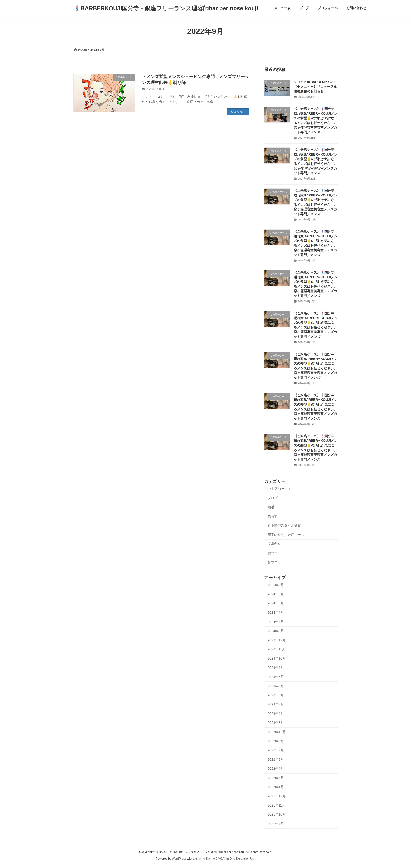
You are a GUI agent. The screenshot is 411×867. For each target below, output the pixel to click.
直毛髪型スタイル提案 (284, 525)
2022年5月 (276, 759)
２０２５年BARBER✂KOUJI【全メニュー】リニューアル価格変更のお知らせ (316, 86)
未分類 (273, 516)
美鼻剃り (274, 544)
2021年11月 (276, 805)
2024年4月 (276, 612)
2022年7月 (276, 750)
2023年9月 (276, 668)
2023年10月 (277, 658)
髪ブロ (273, 553)
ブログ (273, 498)
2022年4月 (276, 768)
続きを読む (238, 111)
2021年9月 (276, 824)
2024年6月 (276, 594)
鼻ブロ (273, 562)
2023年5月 (276, 704)
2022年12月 (277, 732)
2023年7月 (276, 686)
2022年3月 (276, 778)
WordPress (179, 858)
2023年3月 (276, 723)
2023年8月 (276, 677)
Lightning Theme (204, 858)
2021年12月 (277, 796)
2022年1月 (276, 787)
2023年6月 (276, 695)
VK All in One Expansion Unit (236, 858)
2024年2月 (276, 631)
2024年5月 (276, 603)
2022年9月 (276, 741)
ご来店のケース (279, 489)
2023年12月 (277, 640)
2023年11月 (276, 649)
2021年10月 (277, 814)
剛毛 (271, 507)
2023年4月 (276, 713)
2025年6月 (276, 585)
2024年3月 (276, 622)
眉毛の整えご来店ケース (286, 535)
